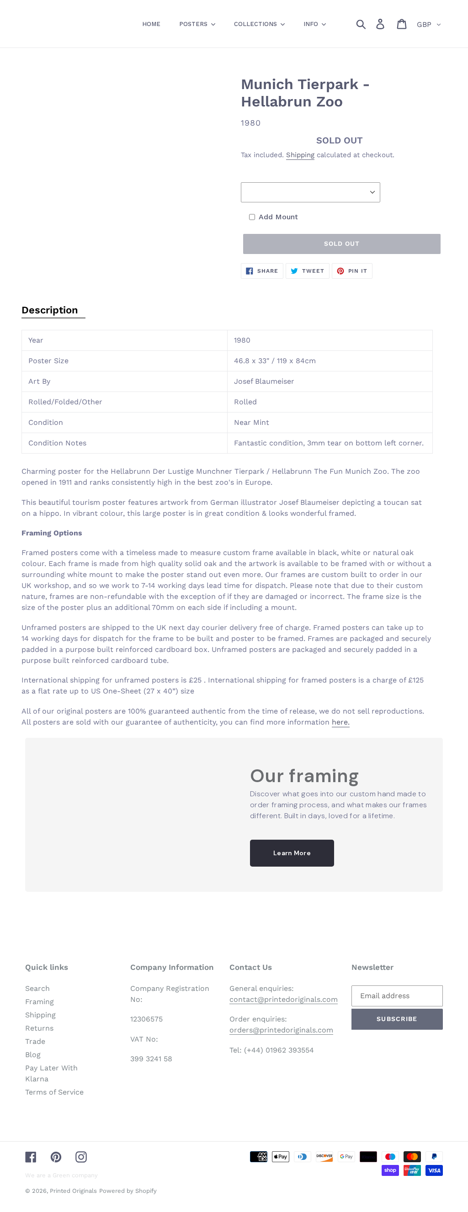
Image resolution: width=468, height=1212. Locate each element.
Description (49, 310)
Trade (35, 1041)
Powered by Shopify (128, 1190)
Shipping (300, 155)
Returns (39, 1028)
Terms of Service (54, 1092)
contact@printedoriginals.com (283, 999)
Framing (39, 1001)
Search (37, 988)
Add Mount (278, 216)
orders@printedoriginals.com (281, 1030)
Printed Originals (73, 1190)
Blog (33, 1054)
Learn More (292, 853)
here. (341, 722)
